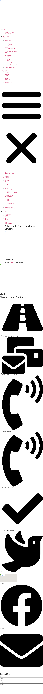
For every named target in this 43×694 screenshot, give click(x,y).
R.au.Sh (8, 63)
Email (1, 680)
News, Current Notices (9, 32)
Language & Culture (8, 53)
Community (4, 70)
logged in (12, 262)
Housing (8, 41)
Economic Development (9, 67)
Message (2, 684)
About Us (4, 76)
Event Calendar (7, 33)
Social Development (8, 66)
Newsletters (7, 74)
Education (6, 47)
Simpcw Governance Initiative (13, 64)
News (5, 81)
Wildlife (8, 60)
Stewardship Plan (10, 62)
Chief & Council (5, 36)
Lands (8, 43)
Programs (4, 37)
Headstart (9, 49)
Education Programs (11, 48)
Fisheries (8, 56)
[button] (21, 126)
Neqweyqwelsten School (12, 51)
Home (3, 29)
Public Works (9, 45)
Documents (6, 68)
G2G (8, 58)
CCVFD (6, 75)
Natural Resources (8, 55)
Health (5, 52)
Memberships (9, 44)
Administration (7, 40)
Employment (7, 35)
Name (1, 676)
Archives (8, 59)
